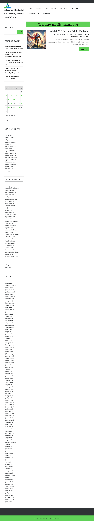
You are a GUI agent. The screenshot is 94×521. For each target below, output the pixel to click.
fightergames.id (9, 433)
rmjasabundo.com (10, 216)
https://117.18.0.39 (10, 142)
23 (21, 103)
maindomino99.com (10, 153)
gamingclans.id (9, 402)
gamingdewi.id (9, 287)
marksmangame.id (10, 475)
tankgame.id (8, 477)
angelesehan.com (10, 205)
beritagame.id (9, 391)
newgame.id (8, 384)
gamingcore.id (9, 490)
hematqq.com (9, 166)
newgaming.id (9, 351)
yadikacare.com (9, 245)
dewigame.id (8, 340)
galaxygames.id (9, 369)
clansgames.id (9, 426)
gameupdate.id (9, 378)
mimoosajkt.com (9, 219)
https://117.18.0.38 (10, 155)
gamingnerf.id (9, 398)
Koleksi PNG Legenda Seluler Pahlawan (69, 31)
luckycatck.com (9, 201)
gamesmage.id (9, 422)
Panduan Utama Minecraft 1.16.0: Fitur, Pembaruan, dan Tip (14, 62)
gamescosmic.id (9, 362)
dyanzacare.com (9, 254)
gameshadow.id (9, 329)
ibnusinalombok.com (11, 250)
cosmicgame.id (9, 387)
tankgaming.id (9, 479)
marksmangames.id (10, 442)
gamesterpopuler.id (10, 285)
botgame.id (8, 462)
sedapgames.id (9, 323)
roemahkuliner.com (10, 192)
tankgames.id (8, 440)
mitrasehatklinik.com (11, 230)
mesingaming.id (9, 497)
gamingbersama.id (10, 292)
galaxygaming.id (10, 354)
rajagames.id (8, 331)
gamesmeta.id (9, 418)
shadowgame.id (9, 345)
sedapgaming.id (9, 309)
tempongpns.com (10, 190)
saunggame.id (9, 343)
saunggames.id (9, 320)
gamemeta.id (8, 451)
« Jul (6, 120)
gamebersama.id (9, 327)
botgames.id (8, 431)
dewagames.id (9, 318)
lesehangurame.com (10, 186)
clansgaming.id (9, 404)
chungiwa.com (9, 223)
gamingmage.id (9, 407)
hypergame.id (9, 473)
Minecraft (75, 8)
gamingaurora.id (9, 347)
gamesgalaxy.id (9, 358)
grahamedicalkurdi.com (11, 252)
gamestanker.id (9, 482)
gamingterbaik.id (10, 296)
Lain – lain (63, 8)
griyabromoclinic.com (11, 256)
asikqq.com (8, 135)
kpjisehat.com (9, 228)
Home (30, 8)
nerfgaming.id (9, 411)
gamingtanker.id (9, 413)
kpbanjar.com (9, 232)
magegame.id (9, 471)
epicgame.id (8, 468)
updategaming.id (10, 360)
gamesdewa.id (9, 312)
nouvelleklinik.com (10, 239)
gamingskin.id (9, 400)
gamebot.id (8, 455)
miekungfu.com (9, 212)
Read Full (85, 49)
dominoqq (8, 267)
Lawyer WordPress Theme (41, 518)
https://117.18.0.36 (10, 137)
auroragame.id (9, 382)
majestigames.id (9, 325)
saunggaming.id (9, 301)
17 (6, 103)
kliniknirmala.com (10, 236)
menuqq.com (8, 171)
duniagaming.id (9, 294)
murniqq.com (9, 168)
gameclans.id (8, 449)
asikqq (7, 265)
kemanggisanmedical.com (12, 234)
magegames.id (9, 435)
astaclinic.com (9, 247)
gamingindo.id (9, 493)
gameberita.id (9, 380)
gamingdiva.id (9, 495)
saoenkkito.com (9, 194)
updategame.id (9, 389)
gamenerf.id (8, 446)
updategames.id (9, 371)
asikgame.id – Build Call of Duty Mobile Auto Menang (14, 13)
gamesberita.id (9, 365)
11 (8, 99)
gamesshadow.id (9, 305)
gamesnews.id (9, 367)
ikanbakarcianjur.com (11, 225)
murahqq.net (8, 149)
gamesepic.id (8, 424)
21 (16, 103)
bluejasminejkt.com (10, 208)
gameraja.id (8, 334)
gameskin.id (8, 444)
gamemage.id (9, 457)
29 (19, 107)
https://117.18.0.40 (10, 164)
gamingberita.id (9, 349)
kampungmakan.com (11, 199)
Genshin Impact (50, 8)
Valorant (46, 14)
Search (9, 27)
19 (11, 103)
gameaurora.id (9, 373)
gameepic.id (8, 460)
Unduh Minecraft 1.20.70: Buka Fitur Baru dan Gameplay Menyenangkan (13, 71)
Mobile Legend (33, 14)
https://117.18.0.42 (10, 146)
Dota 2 (38, 8)
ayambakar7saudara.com (12, 188)
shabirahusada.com (10, 243)
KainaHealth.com (10, 241)
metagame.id (8, 464)
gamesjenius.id (9, 314)
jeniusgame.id (9, 396)
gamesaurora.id (9, 356)
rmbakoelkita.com (10, 203)
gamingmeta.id (9, 409)
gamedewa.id (9, 336)
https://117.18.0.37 (10, 160)
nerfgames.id (8, 429)
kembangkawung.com (11, 221)
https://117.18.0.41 (10, 151)
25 (9, 107)
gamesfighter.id (9, 420)
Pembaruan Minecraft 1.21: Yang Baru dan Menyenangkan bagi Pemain (13, 54)
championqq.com (10, 162)
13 (14, 99)
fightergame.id (9, 466)
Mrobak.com (8, 210)
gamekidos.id (9, 484)
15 (19, 99)
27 (14, 107)
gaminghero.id (9, 488)
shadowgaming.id (10, 303)
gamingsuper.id (9, 499)
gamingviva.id (9, 502)
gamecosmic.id (9, 376)
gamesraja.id (8, 307)
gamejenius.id (9, 338)
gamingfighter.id (9, 415)
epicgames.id (8, 437)
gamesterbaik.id (9, 316)
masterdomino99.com (11, 157)
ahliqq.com (8, 140)
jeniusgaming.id (9, 298)
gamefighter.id (9, 453)
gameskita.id (8, 283)
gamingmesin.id (9, 486)
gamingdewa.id (9, 290)
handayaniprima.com (11, 197)
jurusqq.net (8, 144)
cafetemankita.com (10, 214)
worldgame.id (9, 393)
